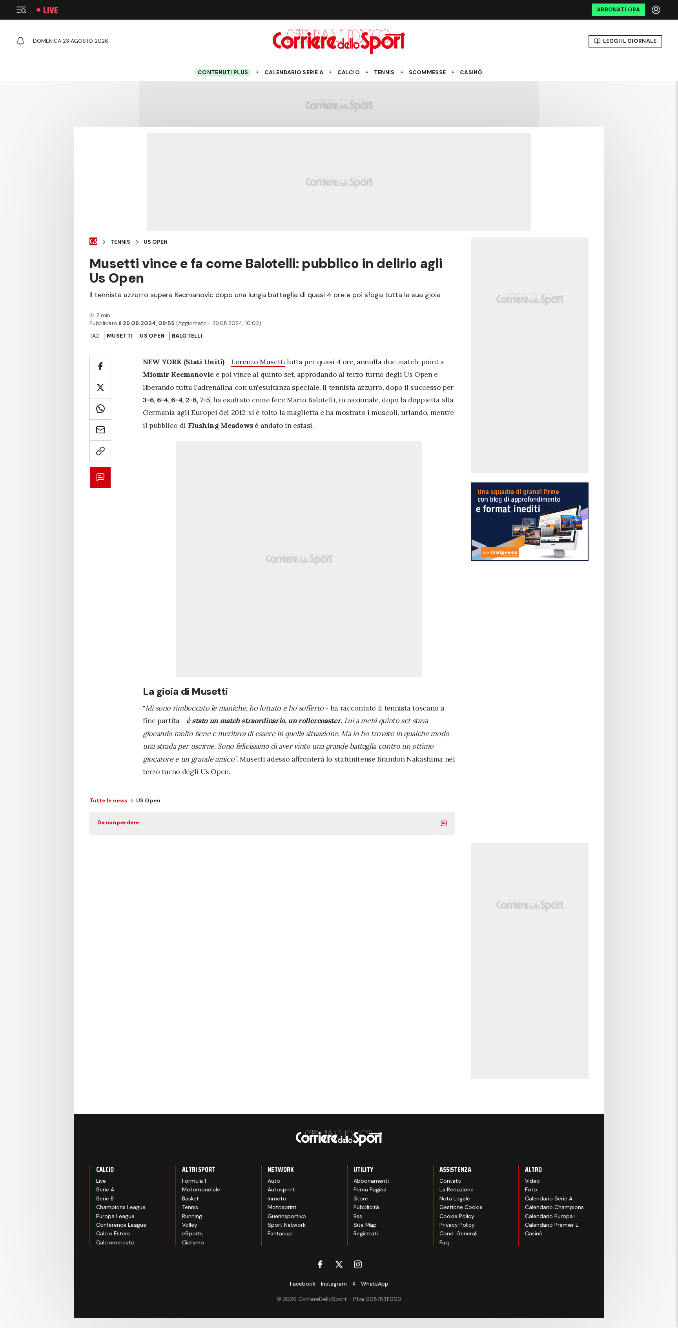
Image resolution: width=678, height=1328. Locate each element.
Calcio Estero (113, 1233)
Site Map (365, 1224)
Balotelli (187, 335)
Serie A (105, 1189)
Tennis (384, 72)
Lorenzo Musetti (258, 361)
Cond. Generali (458, 1233)
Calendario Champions (554, 1207)
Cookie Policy (456, 1216)
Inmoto (277, 1198)
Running (192, 1216)
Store (361, 1198)
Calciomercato (115, 1242)
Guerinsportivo (287, 1216)
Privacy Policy (457, 1224)
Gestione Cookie (461, 1207)
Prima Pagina (370, 1189)
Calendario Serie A (293, 72)
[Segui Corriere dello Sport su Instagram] (358, 1264)
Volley (189, 1224)
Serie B (105, 1198)
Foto (531, 1189)
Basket (190, 1198)
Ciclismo (193, 1242)
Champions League (121, 1207)
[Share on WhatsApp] (100, 408)
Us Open (156, 242)
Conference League (121, 1224)
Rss (358, 1216)
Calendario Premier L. (552, 1224)
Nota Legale (454, 1198)
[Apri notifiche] (20, 41)
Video (532, 1180)
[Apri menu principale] (21, 9)
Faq (444, 1242)
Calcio (348, 72)
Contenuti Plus (223, 72)
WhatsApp (374, 1283)
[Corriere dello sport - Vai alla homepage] (339, 41)
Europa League (115, 1216)
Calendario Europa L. (551, 1216)
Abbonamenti (371, 1180)
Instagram (334, 1283)
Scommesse (427, 72)
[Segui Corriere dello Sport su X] (339, 1264)
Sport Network (287, 1224)
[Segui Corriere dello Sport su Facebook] (320, 1264)
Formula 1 (194, 1180)
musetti (120, 335)
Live (50, 10)
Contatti (450, 1180)
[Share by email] (100, 430)
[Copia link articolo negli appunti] (100, 451)
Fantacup (280, 1233)
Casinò (471, 72)
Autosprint (281, 1189)
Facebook (302, 1283)
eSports (192, 1233)
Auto (274, 1180)
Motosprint (282, 1207)
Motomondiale (201, 1189)
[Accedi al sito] (656, 9)
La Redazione (456, 1189)
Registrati (366, 1233)
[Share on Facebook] (100, 366)
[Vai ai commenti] (100, 477)
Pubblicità (366, 1207)
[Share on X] (100, 387)
